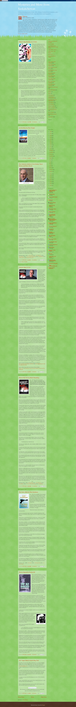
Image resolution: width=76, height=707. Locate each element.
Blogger (43, 705)
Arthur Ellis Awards (51, 89)
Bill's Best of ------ (51, 54)
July (50, 159)
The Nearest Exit (37, 562)
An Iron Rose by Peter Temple (27, 128)
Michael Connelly (51, 106)
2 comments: (34, 371)
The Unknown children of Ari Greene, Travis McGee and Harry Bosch (31, 165)
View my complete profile (22, 33)
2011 (51, 183)
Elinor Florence (52, 211)
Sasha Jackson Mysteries (52, 268)
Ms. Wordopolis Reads (52, 236)
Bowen (49, 93)
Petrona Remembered (51, 232)
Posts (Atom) (25, 699)
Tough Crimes (21, 368)
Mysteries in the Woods (52, 250)
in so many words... (53, 238)
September (51, 156)
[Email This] (41, 122)
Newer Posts (21, 697)
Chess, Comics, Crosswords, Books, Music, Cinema (53, 219)
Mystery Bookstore (51, 107)
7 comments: (34, 158)
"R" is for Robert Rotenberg (31, 256)
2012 (51, 181)
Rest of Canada (24, 261)
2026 (51, 131)
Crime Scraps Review (53, 244)
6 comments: (34, 566)
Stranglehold (41, 256)
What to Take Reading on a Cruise (28, 42)
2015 (51, 175)
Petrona (50, 253)
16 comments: (34, 121)
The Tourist (29, 562)
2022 (51, 139)
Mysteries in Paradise (53, 263)
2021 (51, 141)
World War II (50, 116)
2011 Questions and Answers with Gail (26, 363)
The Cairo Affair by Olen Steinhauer (28, 492)
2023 (51, 137)
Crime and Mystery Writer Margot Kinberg (53, 191)
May (50, 163)
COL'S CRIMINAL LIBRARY (53, 223)
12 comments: (34, 486)
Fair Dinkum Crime (53, 241)
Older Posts (44, 697)
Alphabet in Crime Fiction (53, 87)
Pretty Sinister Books (53, 197)
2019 (51, 144)
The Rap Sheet (52, 194)
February (51, 169)
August (50, 158)
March (50, 167)
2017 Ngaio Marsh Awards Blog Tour (29, 660)
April (50, 165)
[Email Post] (39, 121)
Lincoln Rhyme (51, 104)
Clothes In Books (52, 202)
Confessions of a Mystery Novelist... (52, 260)
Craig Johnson (50, 95)
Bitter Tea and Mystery (52, 206)
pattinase (51, 199)
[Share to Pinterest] (44, 122)
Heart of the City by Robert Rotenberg (29, 377)
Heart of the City (22, 257)
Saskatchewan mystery (52, 114)
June (50, 161)
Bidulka (49, 91)
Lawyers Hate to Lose (29, 257)
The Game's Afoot (52, 208)
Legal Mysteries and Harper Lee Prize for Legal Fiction (53, 46)
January (50, 171)
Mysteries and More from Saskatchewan (33, 6)
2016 (51, 173)
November (51, 152)
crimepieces (51, 229)
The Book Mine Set (52, 226)
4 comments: (34, 654)
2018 (51, 146)
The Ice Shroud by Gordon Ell (27, 572)
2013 (51, 179)
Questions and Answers (52, 109)
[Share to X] (42, 122)
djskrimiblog (51, 247)
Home (32, 697)
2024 (51, 135)
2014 (51, 177)
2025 (51, 133)
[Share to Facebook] (43, 122)
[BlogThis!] (41, 122)
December (51, 150)
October (50, 154)
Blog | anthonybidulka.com (53, 265)
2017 (51, 148)
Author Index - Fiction (52, 49)
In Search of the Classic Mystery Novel (52, 215)
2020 (51, 142)
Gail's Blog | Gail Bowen (52, 257)
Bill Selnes (25, 16)
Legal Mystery (51, 102)
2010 (51, 185)
